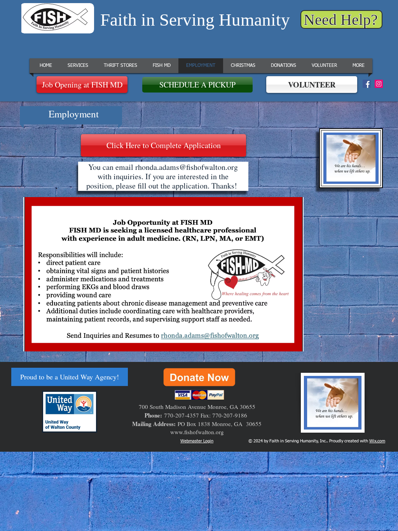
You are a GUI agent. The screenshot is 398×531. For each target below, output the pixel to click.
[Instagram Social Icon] (379, 84)
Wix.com (377, 441)
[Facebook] (367, 84)
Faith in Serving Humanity (195, 20)
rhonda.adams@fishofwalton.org (186, 167)
